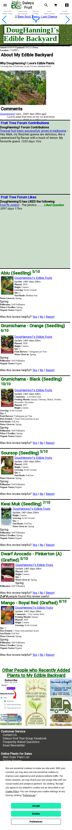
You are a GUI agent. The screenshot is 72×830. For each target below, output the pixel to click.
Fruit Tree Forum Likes (18, 197)
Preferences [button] (29, 795)
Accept (36, 806)
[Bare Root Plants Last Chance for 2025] (36, 22)
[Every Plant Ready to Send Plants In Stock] (36, 702)
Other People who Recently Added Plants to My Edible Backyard (36, 673)
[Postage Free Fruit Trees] (11, 719)
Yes (34, 317)
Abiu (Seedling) (20, 273)
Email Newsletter (14, 745)
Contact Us (10, 735)
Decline (36, 814)
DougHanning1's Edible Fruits (33, 278)
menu (5, 5)
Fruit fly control (9, 205)
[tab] (7, 12)
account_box (67, 5)
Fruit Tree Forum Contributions (25, 123)
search (46, 5)
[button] (32, 21)
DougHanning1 (7, 113)
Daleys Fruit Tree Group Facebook (25, 738)
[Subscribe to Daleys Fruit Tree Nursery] (11, 694)
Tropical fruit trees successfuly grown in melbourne (33, 131)
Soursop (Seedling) (24, 453)
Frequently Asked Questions (21, 742)
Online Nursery (12, 760)
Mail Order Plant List (16, 757)
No (41, 317)
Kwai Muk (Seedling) (25, 504)
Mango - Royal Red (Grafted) (33, 602)
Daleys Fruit (29, 5)
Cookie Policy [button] (12, 791)
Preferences (36, 821)
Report (50, 317)
